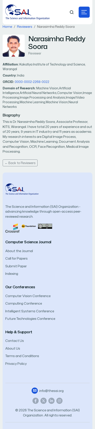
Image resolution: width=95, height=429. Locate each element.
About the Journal (19, 251)
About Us (12, 348)
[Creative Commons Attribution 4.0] (45, 225)
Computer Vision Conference (28, 296)
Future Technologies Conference (30, 318)
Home (7, 26)
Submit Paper (16, 266)
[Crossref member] (12, 227)
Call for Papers (16, 258)
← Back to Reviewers (20, 163)
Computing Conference (23, 303)
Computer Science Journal (28, 241)
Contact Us (14, 340)
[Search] (72, 12)
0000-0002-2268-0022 (32, 82)
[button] (84, 12)
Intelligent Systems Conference (29, 311)
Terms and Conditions (22, 356)
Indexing (11, 273)
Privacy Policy (16, 363)
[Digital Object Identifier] (29, 225)
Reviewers (24, 26)
